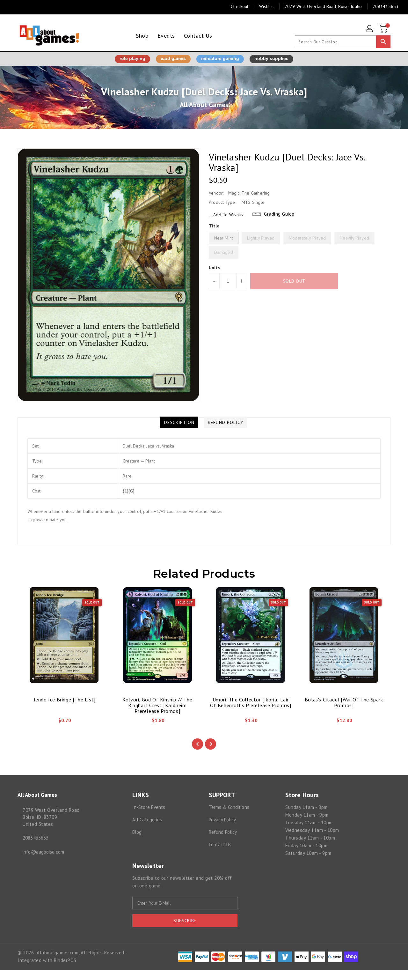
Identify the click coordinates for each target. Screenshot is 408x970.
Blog (137, 832)
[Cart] (384, 29)
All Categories (147, 820)
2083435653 (35, 838)
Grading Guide (279, 214)
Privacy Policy (222, 820)
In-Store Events (148, 807)
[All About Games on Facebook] (10, 6)
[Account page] (369, 29)
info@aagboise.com (43, 852)
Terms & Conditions (229, 807)
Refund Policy (223, 832)
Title (214, 226)
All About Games (204, 104)
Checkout (239, 6)
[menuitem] (142, 35)
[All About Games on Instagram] (22, 6)
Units (214, 267)
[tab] (179, 422)
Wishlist (266, 6)
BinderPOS (65, 960)
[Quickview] (27, 722)
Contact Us (220, 844)
